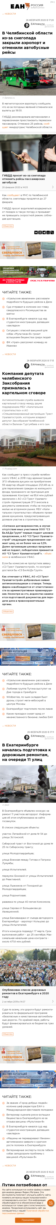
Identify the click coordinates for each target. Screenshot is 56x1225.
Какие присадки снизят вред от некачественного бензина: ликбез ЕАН (29, 715)
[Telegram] (44, 232)
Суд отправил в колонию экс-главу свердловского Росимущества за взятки (27, 310)
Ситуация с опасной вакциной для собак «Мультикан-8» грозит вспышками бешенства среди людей (28, 334)
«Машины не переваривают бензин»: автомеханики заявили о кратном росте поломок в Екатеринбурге (28, 1142)
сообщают (14, 195)
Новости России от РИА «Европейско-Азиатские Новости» (20, 6)
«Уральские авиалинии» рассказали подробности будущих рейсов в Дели (29, 300)
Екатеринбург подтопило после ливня (29, 709)
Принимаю (28, 1220)
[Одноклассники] (40, 232)
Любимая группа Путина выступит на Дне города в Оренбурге (28, 690)
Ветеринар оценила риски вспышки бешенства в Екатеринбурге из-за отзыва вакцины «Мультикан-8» (28, 1118)
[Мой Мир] (48, 232)
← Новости (9, 14)
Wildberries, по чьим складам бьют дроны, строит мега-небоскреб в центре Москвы (27, 700)
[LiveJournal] (52, 232)
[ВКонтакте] (36, 232)
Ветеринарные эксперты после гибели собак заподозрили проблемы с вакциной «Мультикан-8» (29, 1153)
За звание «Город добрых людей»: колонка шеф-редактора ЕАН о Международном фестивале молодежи (29, 1106)
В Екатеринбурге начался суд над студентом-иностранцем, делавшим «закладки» (27, 322)
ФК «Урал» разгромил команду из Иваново (26, 344)
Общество (8, 226)
